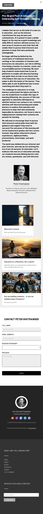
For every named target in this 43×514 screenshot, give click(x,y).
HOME (6, 459)
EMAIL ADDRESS (8, 334)
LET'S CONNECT (9, 472)
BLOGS (6, 464)
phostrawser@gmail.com (21, 414)
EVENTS (6, 469)
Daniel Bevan (32, 428)
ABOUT (6, 462)
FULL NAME (6, 325)
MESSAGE (5, 352)
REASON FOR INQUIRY (9, 343)
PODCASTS (7, 467)
